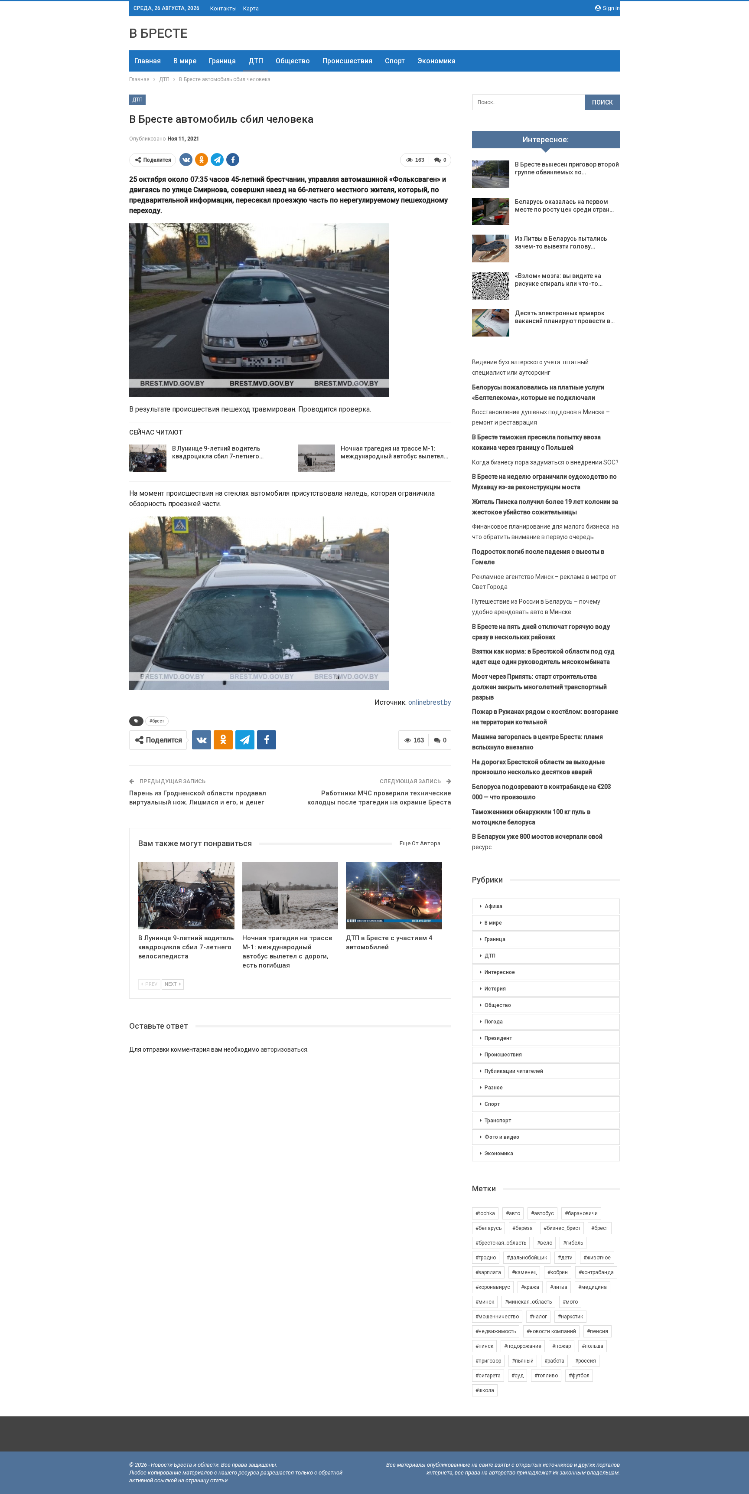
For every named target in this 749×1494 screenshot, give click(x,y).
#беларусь (488, 1228)
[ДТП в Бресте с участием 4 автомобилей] (394, 895)
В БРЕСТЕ (158, 33)
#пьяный (523, 1361)
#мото (570, 1302)
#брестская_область (500, 1243)
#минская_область (528, 1302)
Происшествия (347, 61)
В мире (184, 61)
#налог (538, 1317)
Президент (498, 1038)
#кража (530, 1287)
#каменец (524, 1272)
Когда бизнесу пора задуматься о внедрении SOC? (545, 462)
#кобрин (557, 1272)
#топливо (546, 1376)
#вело (544, 1243)
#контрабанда (596, 1272)
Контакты (223, 8)
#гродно (485, 1258)
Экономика (436, 61)
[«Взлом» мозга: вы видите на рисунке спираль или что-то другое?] (490, 286)
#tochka (485, 1213)
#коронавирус (492, 1287)
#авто (513, 1213)
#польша (592, 1346)
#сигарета (488, 1376)
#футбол (579, 1376)
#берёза (522, 1228)
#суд (517, 1376)
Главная (147, 61)
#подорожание (522, 1346)
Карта (251, 8)
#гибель (573, 1243)
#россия (585, 1361)
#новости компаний (551, 1331)
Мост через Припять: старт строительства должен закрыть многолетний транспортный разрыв (539, 687)
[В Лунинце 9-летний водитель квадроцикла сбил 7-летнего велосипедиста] (147, 458)
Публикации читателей (514, 1071)
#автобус (542, 1213)
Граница (222, 61)
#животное (597, 1258)
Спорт (395, 61)
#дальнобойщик (527, 1258)
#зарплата (488, 1272)
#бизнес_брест (562, 1228)
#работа (554, 1361)
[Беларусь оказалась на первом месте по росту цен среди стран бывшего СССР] (490, 212)
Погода (494, 1022)
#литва (558, 1287)
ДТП (255, 61)
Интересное (500, 972)
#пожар (561, 1346)
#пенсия (597, 1331)
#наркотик (570, 1317)
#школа (484, 1390)
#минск (484, 1302)
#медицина (592, 1287)
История (495, 989)
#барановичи (581, 1213)
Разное (494, 1088)
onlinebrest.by (429, 702)
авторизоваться (284, 1049)
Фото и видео (502, 1137)
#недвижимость (495, 1331)
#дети (565, 1258)
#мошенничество (497, 1317)
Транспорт (498, 1121)
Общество (293, 61)
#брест (157, 721)
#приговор (488, 1361)
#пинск (484, 1346)
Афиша (493, 906)
